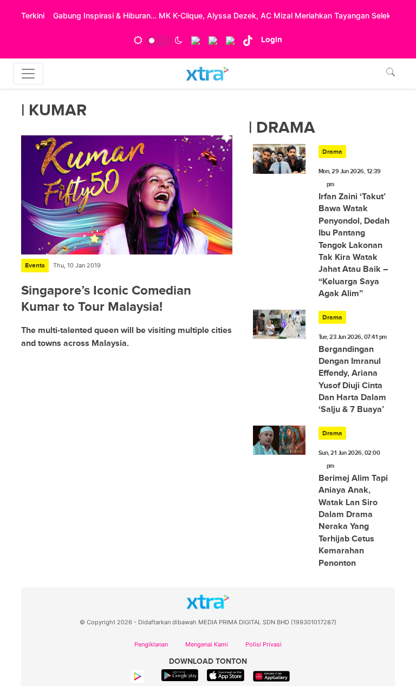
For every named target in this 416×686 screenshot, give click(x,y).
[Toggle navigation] (28, 73)
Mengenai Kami (206, 644)
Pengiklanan (151, 644)
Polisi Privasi (263, 644)
